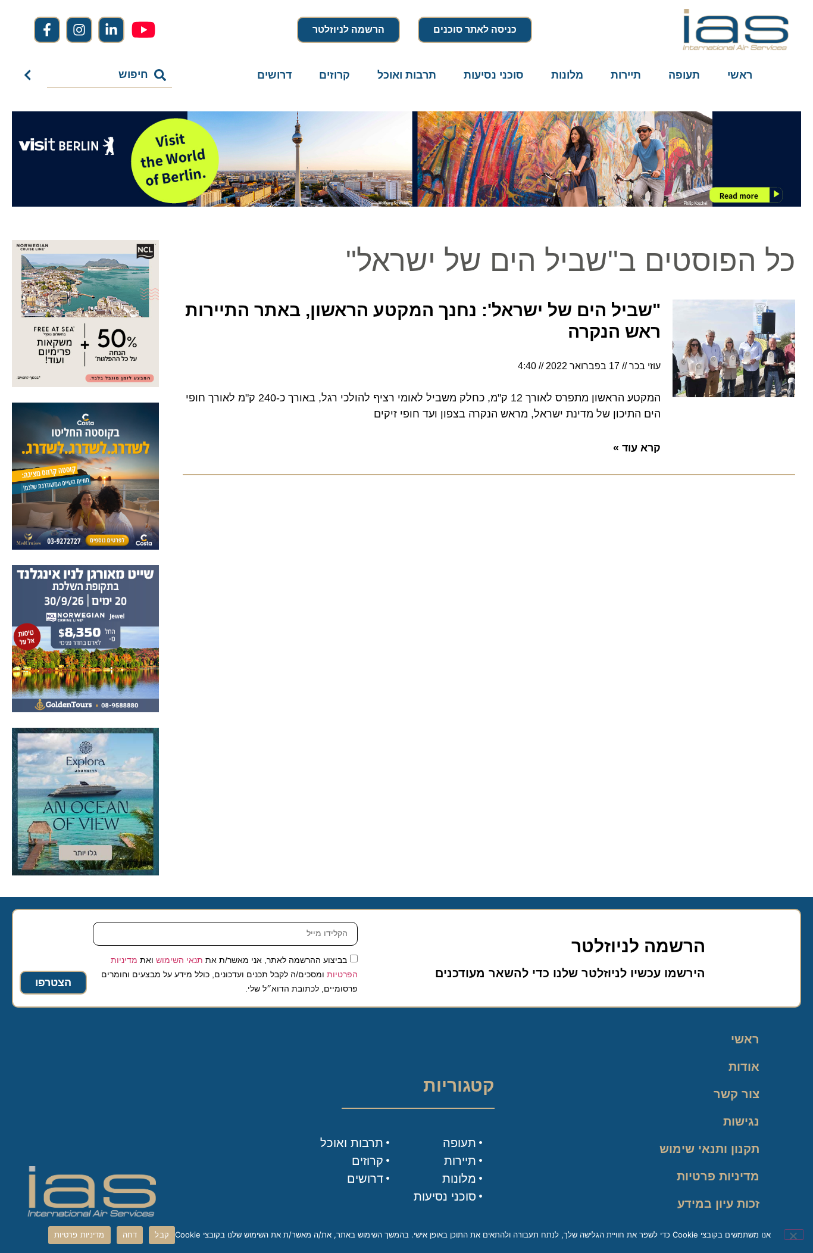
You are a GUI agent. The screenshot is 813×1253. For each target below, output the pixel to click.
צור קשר (736, 1094)
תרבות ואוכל (406, 75)
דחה (130, 1234)
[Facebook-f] (47, 30)
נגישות (741, 1121)
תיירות (626, 75)
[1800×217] (406, 203)
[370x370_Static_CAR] (85, 872)
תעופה (684, 75)
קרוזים (334, 75)
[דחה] (794, 1234)
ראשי (739, 75)
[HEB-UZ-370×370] (85, 383)
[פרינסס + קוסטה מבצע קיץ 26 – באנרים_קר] (85, 546)
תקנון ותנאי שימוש (709, 1148)
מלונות (567, 75)
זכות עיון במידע (718, 1203)
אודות (743, 1066)
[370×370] (85, 709)
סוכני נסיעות (494, 75)
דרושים (274, 75)
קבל (162, 1234)
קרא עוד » (637, 448)
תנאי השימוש (179, 959)
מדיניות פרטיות (718, 1176)
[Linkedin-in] (111, 30)
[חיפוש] (30, 75)
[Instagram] (79, 30)
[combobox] (110, 75)
